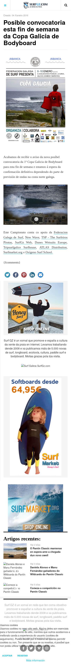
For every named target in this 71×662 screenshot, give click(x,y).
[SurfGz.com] (35, 5)
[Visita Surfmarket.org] (35, 507)
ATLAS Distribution (53, 247)
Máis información (35, 660)
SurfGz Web (23, 242)
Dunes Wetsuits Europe (51, 242)
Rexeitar (22, 655)
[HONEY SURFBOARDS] (35, 307)
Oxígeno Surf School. (39, 252)
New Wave (32, 237)
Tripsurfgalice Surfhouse (19, 247)
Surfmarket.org (12, 252)
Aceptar (7, 655)
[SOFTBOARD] (36, 426)
